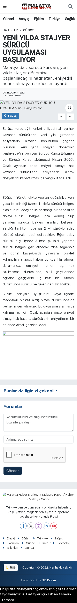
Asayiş (24, 19)
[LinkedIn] (46, 526)
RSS (12, 567)
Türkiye (54, 19)
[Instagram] (38, 526)
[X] (31, 526)
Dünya (29, 547)
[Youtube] (53, 526)
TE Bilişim (49, 580)
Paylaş (12, 115)
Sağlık (70, 19)
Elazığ (11, 538)
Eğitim (39, 19)
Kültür (46, 543)
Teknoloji (63, 543)
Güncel (8, 19)
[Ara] (70, 6)
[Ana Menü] (5, 6)
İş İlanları (12, 547)
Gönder (12, 471)
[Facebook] (23, 526)
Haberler (10, 30)
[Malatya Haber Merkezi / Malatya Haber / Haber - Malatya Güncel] (36, 6)
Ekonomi (13, 543)
